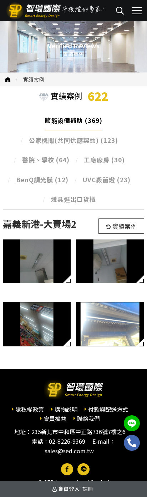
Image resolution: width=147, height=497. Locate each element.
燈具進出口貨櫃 (73, 199)
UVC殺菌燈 (107, 179)
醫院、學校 (46, 159)
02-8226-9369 (67, 441)
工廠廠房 (104, 159)
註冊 (87, 488)
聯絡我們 (88, 418)
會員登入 (69, 488)
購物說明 (66, 409)
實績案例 (33, 79)
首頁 (7, 79)
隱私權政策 (29, 409)
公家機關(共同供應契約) (73, 140)
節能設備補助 (73, 120)
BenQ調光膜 (42, 179)
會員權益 (55, 418)
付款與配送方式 (108, 409)
